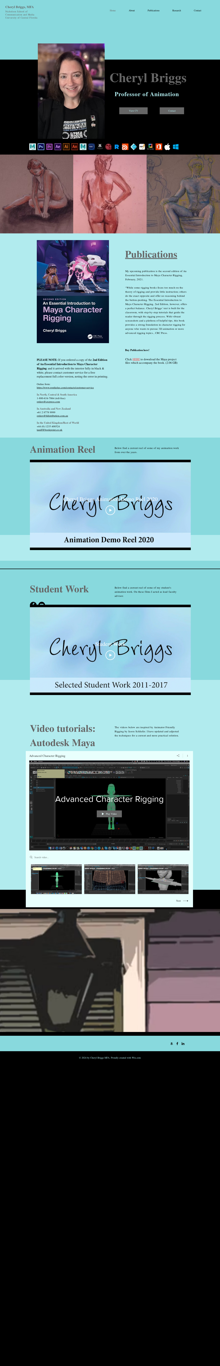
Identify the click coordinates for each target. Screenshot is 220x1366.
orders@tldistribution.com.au (52, 415)
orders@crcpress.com (48, 401)
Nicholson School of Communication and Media (19, 13)
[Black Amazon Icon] (172, 1044)
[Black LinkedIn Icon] (183, 1044)
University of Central (17, 17)
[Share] (178, 756)
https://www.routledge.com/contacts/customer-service (65, 387)
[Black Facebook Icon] (177, 1044)
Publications (151, 254)
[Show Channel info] (186, 756)
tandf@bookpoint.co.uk (49, 429)
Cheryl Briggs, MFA (19, 6)
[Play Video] (110, 510)
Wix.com (136, 1057)
